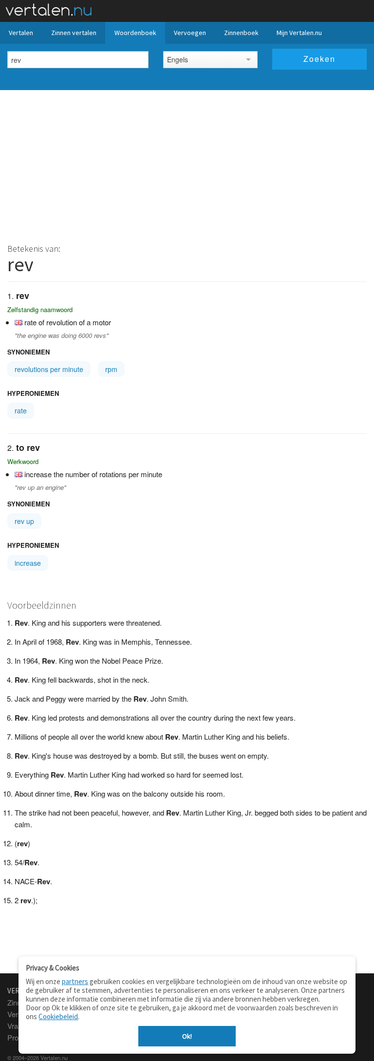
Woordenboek (135, 32)
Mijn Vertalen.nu (299, 32)
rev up (24, 521)
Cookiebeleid (58, 1016)
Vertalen (21, 32)
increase (28, 563)
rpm (111, 369)
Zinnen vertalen (73, 32)
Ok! (187, 1036)
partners (75, 981)
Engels (177, 59)
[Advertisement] (187, 163)
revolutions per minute (49, 369)
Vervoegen (190, 32)
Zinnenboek (241, 32)
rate (21, 410)
